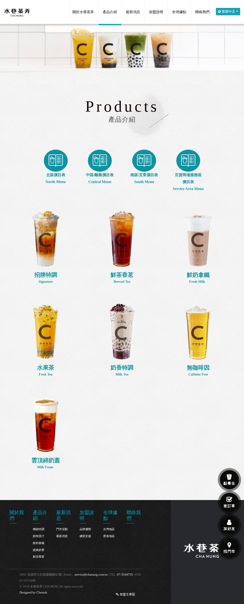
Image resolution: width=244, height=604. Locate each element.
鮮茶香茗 (38, 556)
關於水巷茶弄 (83, 12)
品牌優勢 (85, 529)
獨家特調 (38, 529)
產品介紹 (110, 12)
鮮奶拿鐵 (38, 543)
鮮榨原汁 (38, 536)
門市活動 (62, 529)
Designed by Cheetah (33, 592)
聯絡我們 (202, 12)
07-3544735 (125, 574)
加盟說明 (156, 12)
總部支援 (85, 536)
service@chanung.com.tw (91, 574)
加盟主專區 (127, 594)
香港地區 (109, 536)
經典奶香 (38, 550)
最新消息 (133, 12)
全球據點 (179, 12)
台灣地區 (109, 529)
